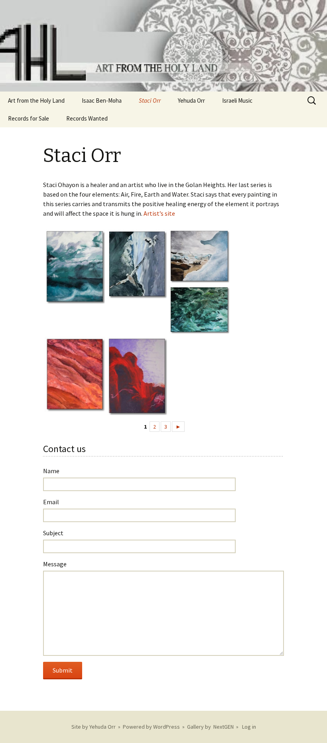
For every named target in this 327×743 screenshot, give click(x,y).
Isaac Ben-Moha (102, 100)
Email (51, 502)
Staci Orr (150, 100)
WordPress (166, 726)
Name (51, 471)
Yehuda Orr (191, 100)
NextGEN (223, 726)
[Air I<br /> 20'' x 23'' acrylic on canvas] (135, 263)
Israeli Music (237, 100)
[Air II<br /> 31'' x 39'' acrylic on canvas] (73, 266)
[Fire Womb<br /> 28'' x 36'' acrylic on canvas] (135, 376)
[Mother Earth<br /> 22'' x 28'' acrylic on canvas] (73, 374)
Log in (249, 726)
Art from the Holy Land (36, 100)
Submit (63, 670)
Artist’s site (159, 213)
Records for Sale (28, 118)
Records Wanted (87, 118)
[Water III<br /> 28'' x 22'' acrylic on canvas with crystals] (197, 309)
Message (55, 564)
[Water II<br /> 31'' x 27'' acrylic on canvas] (197, 256)
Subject (53, 533)
